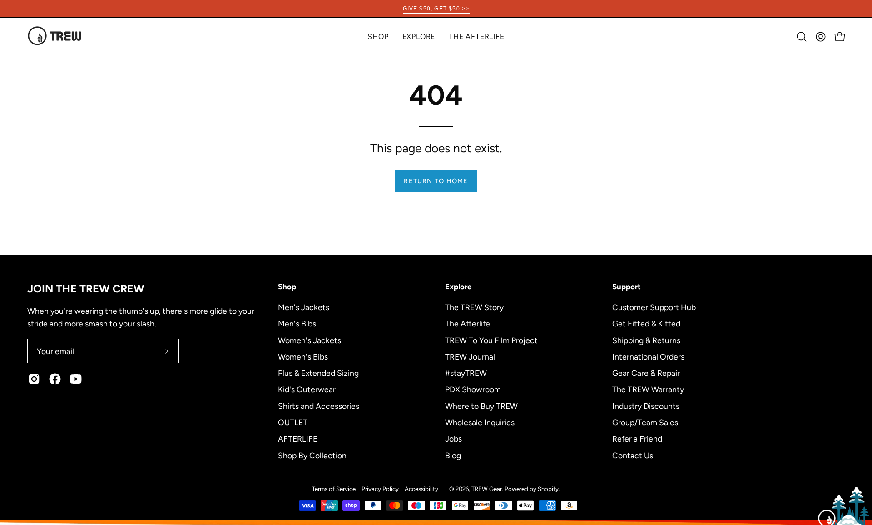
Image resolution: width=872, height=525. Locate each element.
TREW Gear (486, 488)
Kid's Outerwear (307, 389)
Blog (453, 455)
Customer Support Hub (654, 307)
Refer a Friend (637, 438)
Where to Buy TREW (481, 405)
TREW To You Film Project (491, 340)
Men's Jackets (303, 307)
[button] (419, 36)
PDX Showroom (473, 389)
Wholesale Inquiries (480, 422)
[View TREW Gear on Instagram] (34, 379)
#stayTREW (466, 373)
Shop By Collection (312, 455)
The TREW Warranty (648, 389)
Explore (458, 286)
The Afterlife (467, 323)
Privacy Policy (380, 488)
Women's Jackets (309, 340)
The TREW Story (474, 307)
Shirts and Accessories (318, 405)
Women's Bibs (303, 356)
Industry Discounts (645, 405)
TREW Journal (470, 356)
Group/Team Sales (645, 422)
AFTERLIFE (297, 438)
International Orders (648, 356)
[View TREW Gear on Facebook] (55, 379)
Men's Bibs (297, 323)
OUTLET (292, 422)
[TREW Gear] (54, 36)
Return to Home (436, 181)
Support (626, 286)
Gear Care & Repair (646, 373)
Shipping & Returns (646, 340)
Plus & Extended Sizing (318, 373)
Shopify (548, 488)
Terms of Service (334, 488)
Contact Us (632, 455)
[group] (436, 8)
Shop (287, 286)
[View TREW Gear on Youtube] (76, 379)
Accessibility (421, 488)
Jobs (453, 438)
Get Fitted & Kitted (646, 323)
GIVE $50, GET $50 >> (436, 8)
